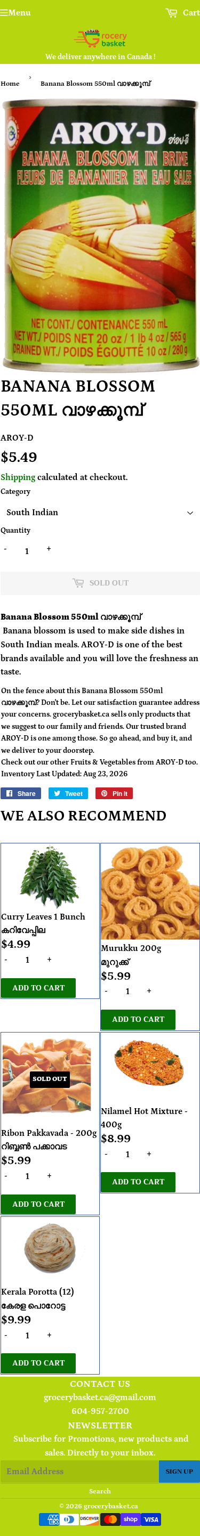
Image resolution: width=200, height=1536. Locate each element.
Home (10, 84)
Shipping (18, 477)
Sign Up (179, 1471)
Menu (19, 13)
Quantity (15, 530)
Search (100, 1492)
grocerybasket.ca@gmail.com (100, 1397)
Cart (190, 13)
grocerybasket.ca (111, 1506)
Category (15, 491)
